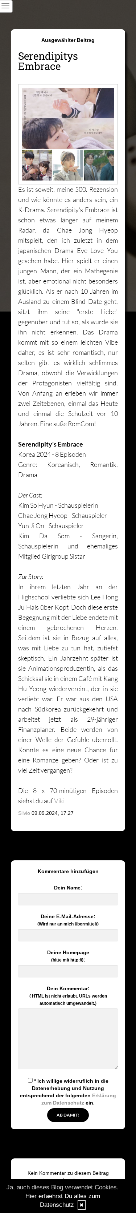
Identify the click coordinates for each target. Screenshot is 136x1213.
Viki (59, 801)
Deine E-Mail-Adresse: (68, 920)
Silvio (24, 813)
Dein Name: (68, 888)
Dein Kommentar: (68, 996)
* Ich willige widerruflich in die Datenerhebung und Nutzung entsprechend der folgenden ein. (68, 1092)
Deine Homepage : (68, 956)
